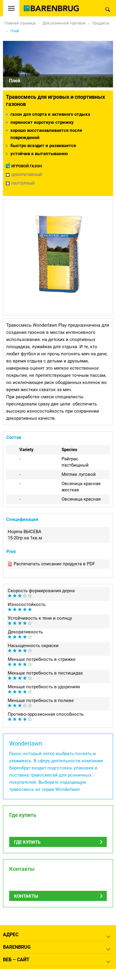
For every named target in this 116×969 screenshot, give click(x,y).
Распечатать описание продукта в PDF (54, 564)
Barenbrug (17, 947)
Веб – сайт (16, 959)
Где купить (27, 842)
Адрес (10, 934)
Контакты (26, 896)
